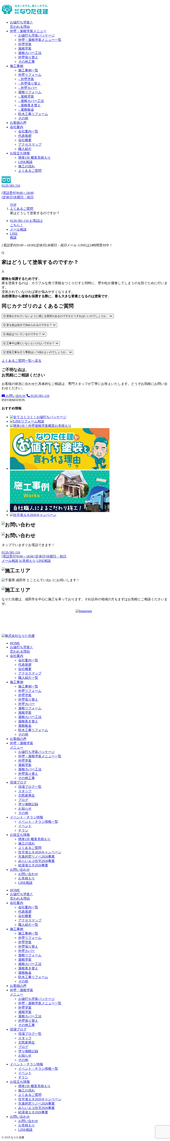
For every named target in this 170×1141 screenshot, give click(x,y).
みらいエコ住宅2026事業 (36, 861)
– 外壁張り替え (29, 83)
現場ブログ (18, 782)
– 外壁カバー (27, 88)
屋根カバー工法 (29, 53)
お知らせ (25, 808)
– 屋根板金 (26, 109)
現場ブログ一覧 (29, 787)
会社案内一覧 (28, 131)
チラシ (23, 830)
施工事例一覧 (28, 70)
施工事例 (16, 66)
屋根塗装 (25, 48)
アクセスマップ (29, 144)
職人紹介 (25, 149)
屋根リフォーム (29, 92)
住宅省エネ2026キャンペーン (39, 852)
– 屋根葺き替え (29, 105)
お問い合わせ (16, 396)
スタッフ (25, 791)
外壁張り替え (28, 57)
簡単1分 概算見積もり (34, 157)
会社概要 (25, 140)
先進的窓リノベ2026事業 (36, 856)
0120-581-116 (39, 396)
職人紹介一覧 (28, 677)
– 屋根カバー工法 (31, 101)
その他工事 (26, 61)
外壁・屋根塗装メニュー (28, 31)
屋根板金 (25, 725)
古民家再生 (26, 795)
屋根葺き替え (28, 721)
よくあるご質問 (29, 170)
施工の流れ (26, 166)
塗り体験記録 (28, 804)
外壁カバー (26, 704)
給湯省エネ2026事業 (33, 865)
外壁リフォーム (29, 74)
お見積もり (26, 878)
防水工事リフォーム (33, 114)
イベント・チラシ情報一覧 (38, 821)
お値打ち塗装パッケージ (36, 35)
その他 (23, 118)
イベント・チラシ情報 (26, 817)
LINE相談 (25, 162)
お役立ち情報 (20, 153)
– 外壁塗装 (26, 79)
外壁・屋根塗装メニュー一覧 (39, 40)
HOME (15, 643)
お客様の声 (18, 122)
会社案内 (16, 127)
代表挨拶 (25, 136)
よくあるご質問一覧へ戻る (21, 360)
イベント (25, 826)
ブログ (23, 800)
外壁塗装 (25, 44)
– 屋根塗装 (26, 96)
